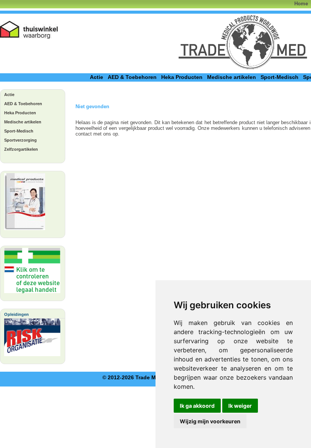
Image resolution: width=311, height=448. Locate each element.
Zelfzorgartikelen (21, 149)
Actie (96, 77)
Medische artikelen (231, 77)
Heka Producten (182, 77)
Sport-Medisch (279, 77)
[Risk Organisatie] (32, 339)
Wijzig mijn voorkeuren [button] (210, 421)
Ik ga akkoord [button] (197, 405)
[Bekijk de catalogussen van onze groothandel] (24, 203)
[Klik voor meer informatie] (32, 272)
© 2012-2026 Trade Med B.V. (138, 377)
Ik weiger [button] (240, 405)
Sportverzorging (20, 140)
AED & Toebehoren (132, 77)
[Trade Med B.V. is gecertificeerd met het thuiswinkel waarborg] (29, 30)
